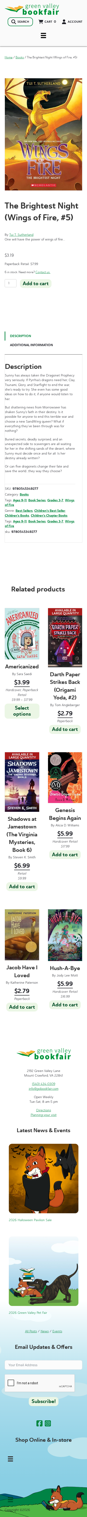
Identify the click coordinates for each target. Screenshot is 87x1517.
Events (57, 1331)
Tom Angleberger (67, 705)
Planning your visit (44, 1115)
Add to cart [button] (65, 729)
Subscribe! (44, 1401)
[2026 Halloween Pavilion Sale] (43, 1178)
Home (9, 57)
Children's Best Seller (49, 511)
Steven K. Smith (24, 857)
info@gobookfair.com (43, 1089)
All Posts (31, 1331)
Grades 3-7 (55, 500)
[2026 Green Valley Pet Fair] (43, 1271)
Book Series (37, 500)
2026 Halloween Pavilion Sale (30, 1220)
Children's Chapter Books (49, 515)
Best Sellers (24, 511)
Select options (22, 711)
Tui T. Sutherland (21, 235)
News (45, 1331)
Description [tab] (20, 336)
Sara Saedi (24, 674)
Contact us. (42, 272)
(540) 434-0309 (43, 1084)
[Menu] (43, 35)
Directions (43, 1110)
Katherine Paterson (24, 983)
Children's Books (17, 515)
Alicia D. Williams (67, 825)
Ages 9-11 (20, 500)
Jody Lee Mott (67, 975)
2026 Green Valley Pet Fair (28, 1313)
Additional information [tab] (31, 345)
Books (20, 57)
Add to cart (36, 283)
